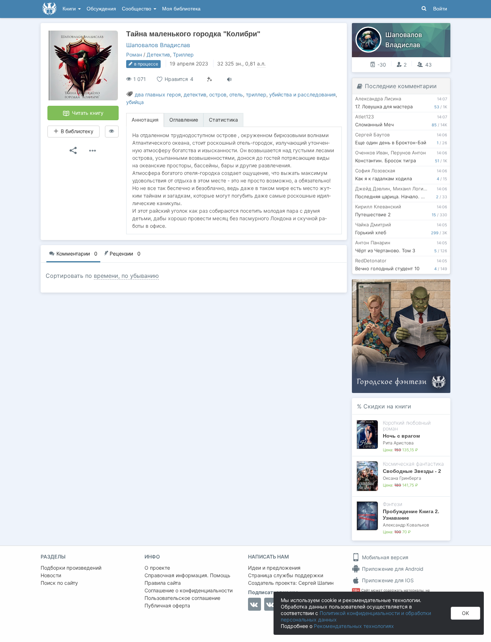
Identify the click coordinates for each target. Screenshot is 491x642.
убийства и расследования (302, 94)
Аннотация (145, 120)
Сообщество (137, 9)
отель (236, 94)
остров (217, 94)
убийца (135, 102)
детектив (195, 94)
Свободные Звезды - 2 (412, 471)
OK (465, 613)
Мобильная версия (384, 557)
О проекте (157, 568)
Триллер (183, 54)
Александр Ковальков (406, 525)
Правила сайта (162, 583)
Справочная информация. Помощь (187, 575)
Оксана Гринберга (402, 478)
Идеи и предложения (274, 568)
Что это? (403, 287)
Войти (440, 9)
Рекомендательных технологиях (354, 626)
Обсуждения (101, 9)
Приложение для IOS (387, 580)
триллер (256, 94)
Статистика (223, 120)
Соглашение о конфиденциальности (188, 590)
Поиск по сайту (59, 583)
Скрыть (435, 287)
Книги (70, 9)
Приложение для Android (392, 569)
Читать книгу (87, 113)
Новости (51, 575)
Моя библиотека (181, 9)
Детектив (158, 54)
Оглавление (183, 120)
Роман (134, 54)
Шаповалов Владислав (158, 45)
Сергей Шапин (316, 583)
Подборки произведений (71, 568)
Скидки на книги (387, 406)
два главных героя (158, 94)
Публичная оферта (167, 605)
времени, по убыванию (126, 275)
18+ (356, 590)
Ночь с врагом (401, 436)
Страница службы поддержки (285, 575)
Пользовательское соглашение (182, 598)
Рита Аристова (398, 443)
